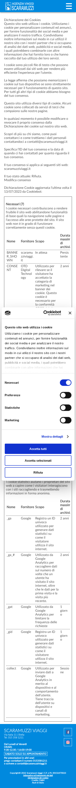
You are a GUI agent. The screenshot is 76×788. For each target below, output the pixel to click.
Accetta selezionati (38, 460)
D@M (41, 780)
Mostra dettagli (52, 436)
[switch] (65, 395)
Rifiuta (38, 472)
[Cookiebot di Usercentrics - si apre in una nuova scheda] (45, 313)
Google (26, 518)
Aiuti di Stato (38, 783)
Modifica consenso (17, 180)
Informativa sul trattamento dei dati (38, 775)
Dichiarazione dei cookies (38, 778)
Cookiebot (34, 191)
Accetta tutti (38, 448)
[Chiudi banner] (70, 313)
